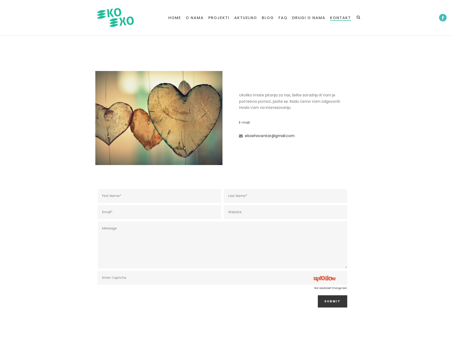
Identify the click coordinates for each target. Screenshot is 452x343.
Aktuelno (245, 17)
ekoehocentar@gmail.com (270, 136)
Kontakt (340, 17)
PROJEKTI (219, 17)
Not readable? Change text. (330, 288)
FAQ (282, 17)
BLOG (268, 17)
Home (174, 17)
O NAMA (195, 17)
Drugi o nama (308, 17)
